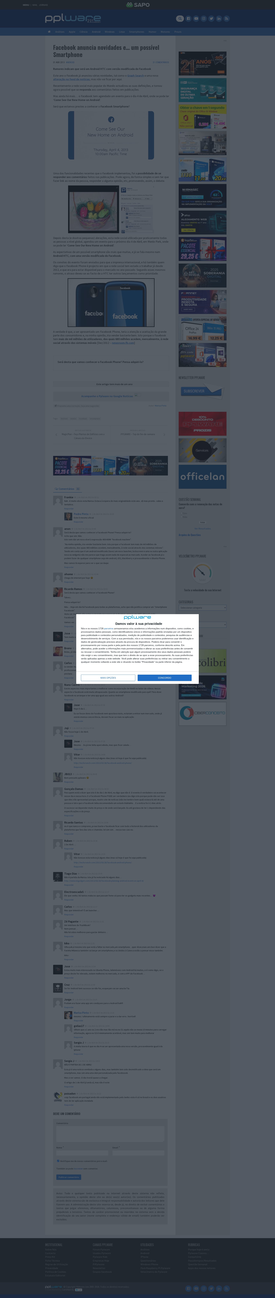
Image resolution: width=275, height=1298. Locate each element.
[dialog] (137, 649)
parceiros (108, 628)
